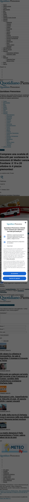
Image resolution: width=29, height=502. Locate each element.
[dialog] (14, 251)
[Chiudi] (25, 222)
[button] (14, 246)
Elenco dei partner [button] (10, 259)
